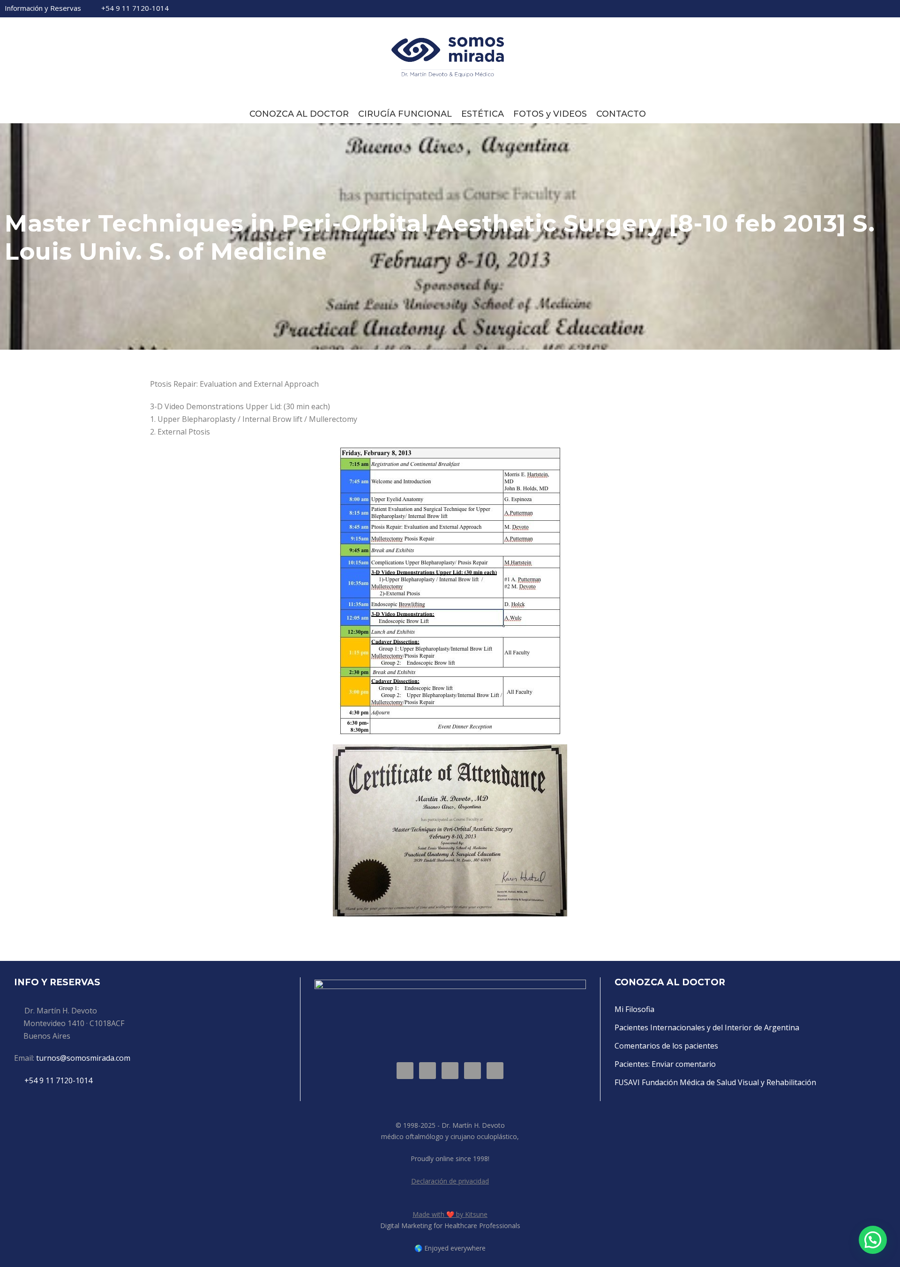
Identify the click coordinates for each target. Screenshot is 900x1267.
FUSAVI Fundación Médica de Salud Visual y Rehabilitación (715, 1082)
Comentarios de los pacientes (666, 1046)
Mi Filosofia (634, 1009)
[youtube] (876, 8)
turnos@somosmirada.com (83, 1058)
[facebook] (813, 8)
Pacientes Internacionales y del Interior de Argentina (707, 1027)
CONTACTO (621, 114)
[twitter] (860, 8)
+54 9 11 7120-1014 (135, 8)
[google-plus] (829, 8)
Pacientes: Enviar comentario (665, 1064)
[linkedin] (845, 8)
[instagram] (892, 8)
